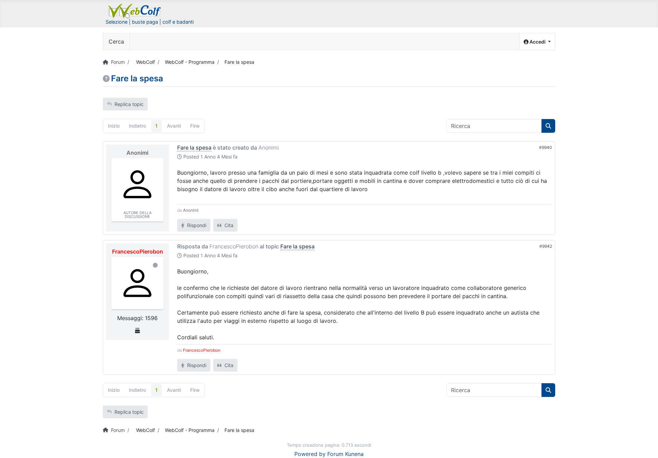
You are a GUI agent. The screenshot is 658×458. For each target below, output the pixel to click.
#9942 (545, 246)
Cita (228, 225)
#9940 (545, 147)
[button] (537, 41)
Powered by (310, 453)
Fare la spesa (194, 147)
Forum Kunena (345, 453)
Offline (155, 265)
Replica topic (129, 104)
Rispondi (196, 225)
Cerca (116, 41)
